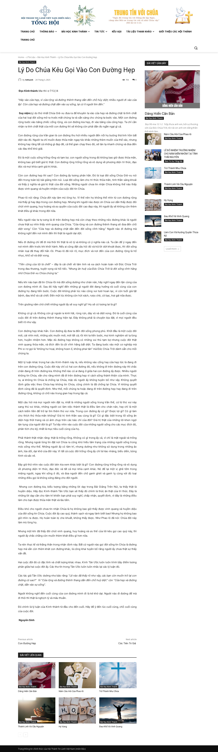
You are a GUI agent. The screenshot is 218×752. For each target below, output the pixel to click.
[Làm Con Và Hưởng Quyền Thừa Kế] (153, 237)
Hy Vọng (63, 726)
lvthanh (29, 79)
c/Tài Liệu (30, 57)
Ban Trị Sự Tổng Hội (173, 161)
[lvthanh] (20, 80)
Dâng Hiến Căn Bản (27, 691)
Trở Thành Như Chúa (109, 691)
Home (21, 57)
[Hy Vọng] (77, 710)
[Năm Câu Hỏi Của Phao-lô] (77, 675)
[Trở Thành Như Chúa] (118, 675)
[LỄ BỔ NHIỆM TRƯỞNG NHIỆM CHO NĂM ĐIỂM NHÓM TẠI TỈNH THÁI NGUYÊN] (153, 155)
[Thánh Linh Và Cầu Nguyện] (36, 710)
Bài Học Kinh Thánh (46, 57)
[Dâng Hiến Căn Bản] (36, 675)
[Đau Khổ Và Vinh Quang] (118, 710)
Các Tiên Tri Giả (127, 643)
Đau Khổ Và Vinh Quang (111, 726)
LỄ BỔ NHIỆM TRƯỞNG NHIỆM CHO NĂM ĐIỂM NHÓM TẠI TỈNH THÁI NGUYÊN (181, 153)
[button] (196, 48)
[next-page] (26, 735)
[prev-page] (20, 735)
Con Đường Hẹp (27, 643)
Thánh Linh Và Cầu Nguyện (31, 726)
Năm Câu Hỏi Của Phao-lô (71, 691)
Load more (171, 248)
